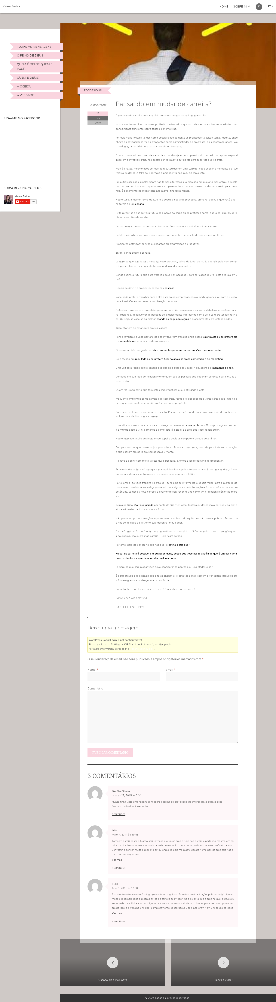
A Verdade (25, 95)
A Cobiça (24, 86)
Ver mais (117, 860)
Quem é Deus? (28, 77)
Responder (118, 814)
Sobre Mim (241, 6)
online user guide (142, 649)
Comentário (95, 688)
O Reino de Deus (30, 55)
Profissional (93, 90)
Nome (91, 669)
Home (223, 6)
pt (269, 6)
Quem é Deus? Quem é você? (35, 66)
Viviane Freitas (11, 6)
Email (169, 669)
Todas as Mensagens (34, 46)
